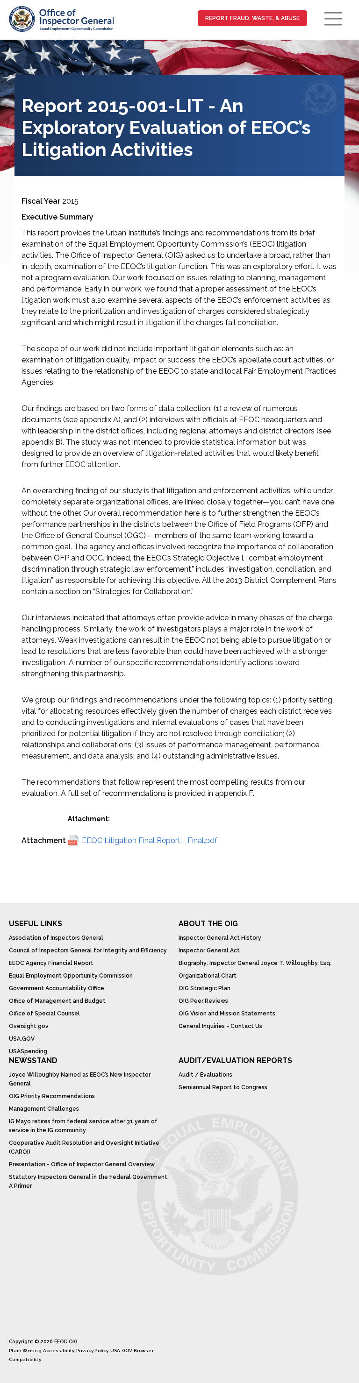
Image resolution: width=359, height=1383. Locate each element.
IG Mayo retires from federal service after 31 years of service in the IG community (83, 1126)
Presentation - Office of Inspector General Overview (82, 1164)
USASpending (28, 1051)
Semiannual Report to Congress (223, 1087)
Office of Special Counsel (44, 1013)
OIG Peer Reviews (203, 1001)
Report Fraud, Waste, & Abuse (252, 18)
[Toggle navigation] (333, 18)
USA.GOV (22, 1038)
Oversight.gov (29, 1026)
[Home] (60, 18)
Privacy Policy (92, 1350)
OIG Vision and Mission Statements (227, 1013)
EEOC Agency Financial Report (51, 963)
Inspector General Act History (220, 938)
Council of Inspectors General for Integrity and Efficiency (88, 950)
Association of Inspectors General (56, 938)
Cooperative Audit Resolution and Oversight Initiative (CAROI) (84, 1147)
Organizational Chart (208, 975)
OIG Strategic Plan (204, 988)
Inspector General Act (209, 950)
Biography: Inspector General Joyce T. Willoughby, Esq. (255, 963)
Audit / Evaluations (205, 1074)
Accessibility (59, 1350)
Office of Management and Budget (57, 1001)
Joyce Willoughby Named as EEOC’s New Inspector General (80, 1079)
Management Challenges (44, 1109)
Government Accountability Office (56, 988)
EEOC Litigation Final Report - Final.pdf (149, 840)
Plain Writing (25, 1350)
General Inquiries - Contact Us (220, 1026)
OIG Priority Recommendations (52, 1096)
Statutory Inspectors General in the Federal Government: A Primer (89, 1181)
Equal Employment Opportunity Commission (71, 975)
